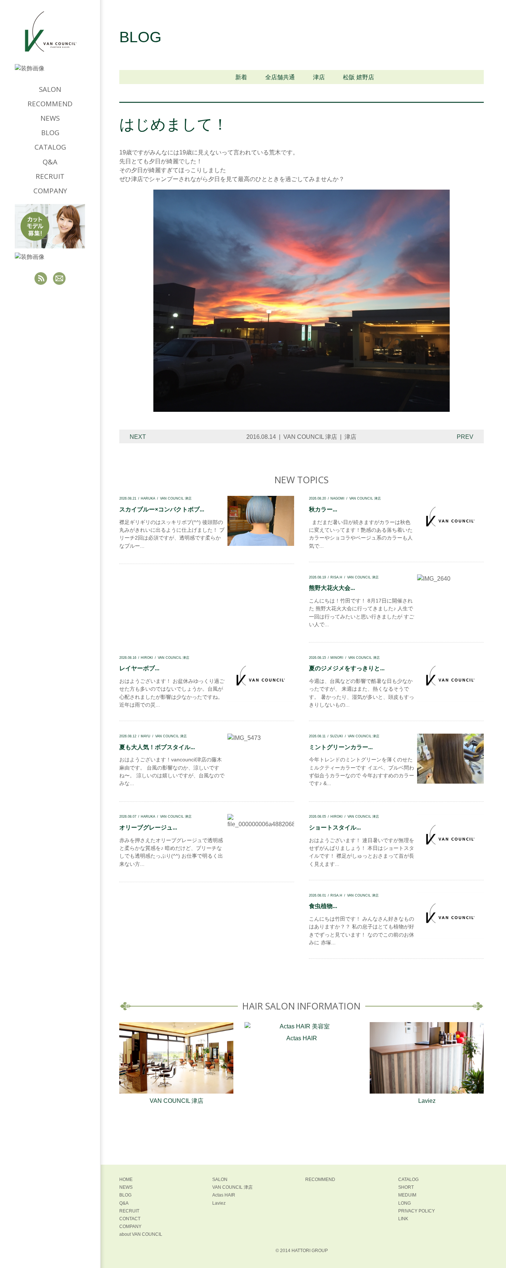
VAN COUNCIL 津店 (310, 437)
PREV (465, 437)
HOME (126, 1179)
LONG (404, 1203)
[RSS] (40, 278)
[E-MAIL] (59, 278)
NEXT (138, 437)
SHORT (406, 1187)
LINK (403, 1218)
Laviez (427, 1101)
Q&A (50, 161)
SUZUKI (336, 736)
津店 (319, 77)
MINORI (336, 657)
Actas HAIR (301, 1038)
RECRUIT (50, 176)
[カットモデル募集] (50, 226)
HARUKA (148, 498)
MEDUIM (407, 1195)
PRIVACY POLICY (416, 1211)
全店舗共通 (280, 77)
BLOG (50, 132)
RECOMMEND (50, 103)
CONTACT (129, 1218)
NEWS (50, 118)
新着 (241, 77)
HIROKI (147, 657)
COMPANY (50, 190)
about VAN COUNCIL (140, 1234)
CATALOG (50, 146)
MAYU (145, 736)
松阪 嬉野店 (358, 77)
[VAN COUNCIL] (50, 37)
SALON (50, 89)
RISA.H (336, 577)
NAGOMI (337, 498)
